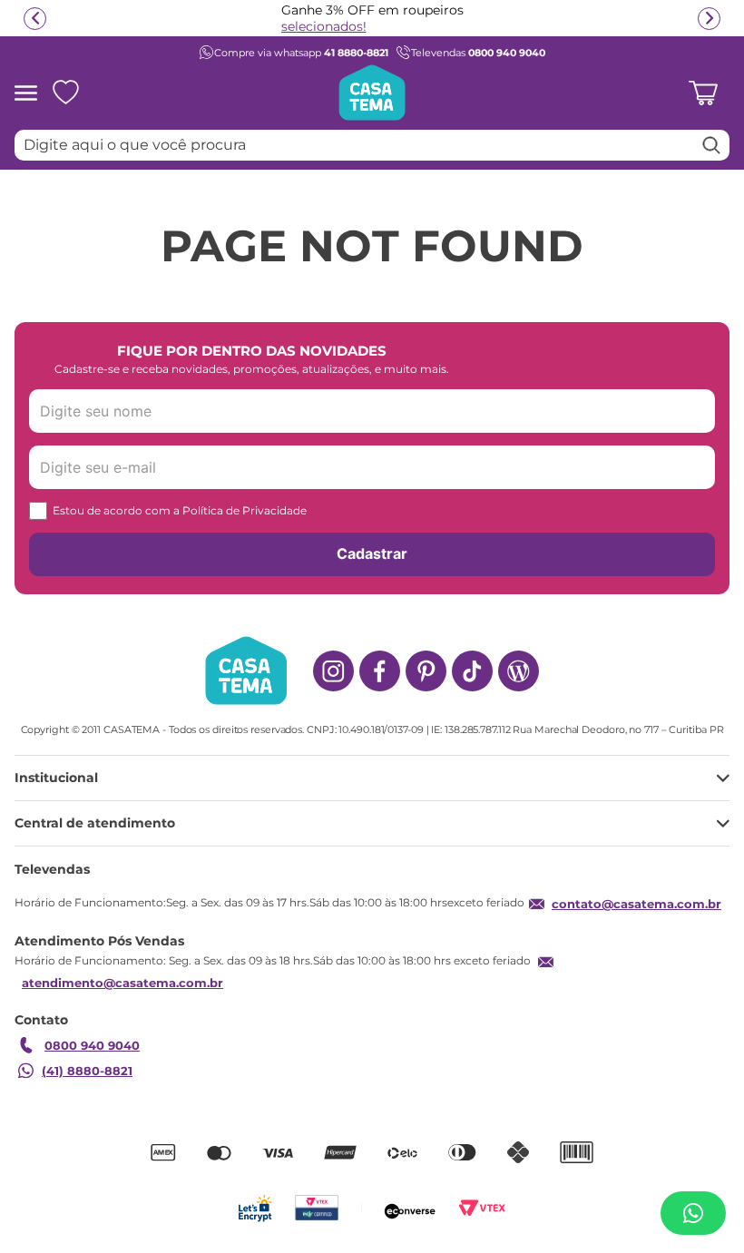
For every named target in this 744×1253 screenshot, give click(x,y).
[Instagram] (333, 671)
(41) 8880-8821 (87, 1070)
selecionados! (324, 26)
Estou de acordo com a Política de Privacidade (180, 510)
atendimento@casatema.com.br (122, 982)
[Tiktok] (472, 671)
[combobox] (372, 145)
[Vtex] (482, 1208)
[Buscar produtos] (711, 145)
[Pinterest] (426, 671)
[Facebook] (379, 671)
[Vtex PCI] (316, 1208)
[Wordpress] (518, 671)
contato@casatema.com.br (636, 903)
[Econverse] (410, 1208)
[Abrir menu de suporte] (693, 1213)
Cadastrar (372, 553)
